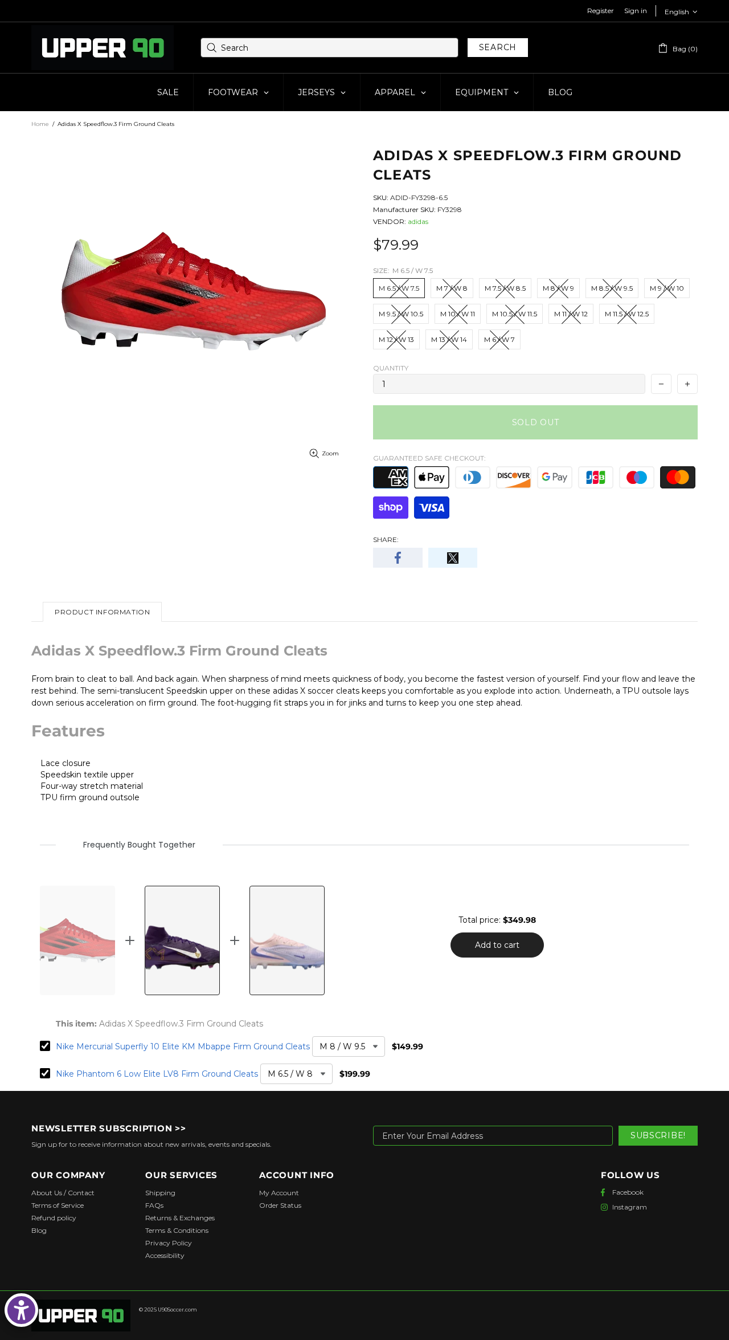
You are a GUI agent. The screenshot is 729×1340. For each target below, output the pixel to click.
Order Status (280, 1205)
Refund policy (53, 1217)
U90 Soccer (102, 48)
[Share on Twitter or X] (453, 558)
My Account (279, 1192)
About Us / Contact (63, 1192)
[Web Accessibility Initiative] (21, 1310)
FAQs (154, 1205)
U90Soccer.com (177, 1309)
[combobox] (329, 48)
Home (40, 124)
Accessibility (165, 1255)
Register (600, 10)
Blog (39, 1230)
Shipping (160, 1192)
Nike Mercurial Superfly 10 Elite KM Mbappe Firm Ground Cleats (183, 1046)
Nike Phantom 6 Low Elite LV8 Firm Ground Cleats (157, 1074)
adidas (418, 221)
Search (498, 47)
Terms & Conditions (176, 1230)
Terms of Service (57, 1205)
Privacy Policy (168, 1243)
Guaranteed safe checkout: (429, 458)
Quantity (390, 368)
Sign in (635, 10)
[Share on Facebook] (398, 558)
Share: (386, 539)
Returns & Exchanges (180, 1217)
